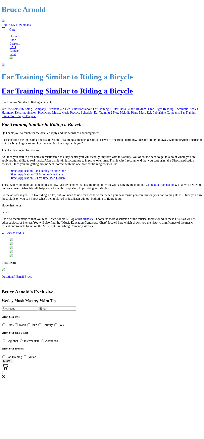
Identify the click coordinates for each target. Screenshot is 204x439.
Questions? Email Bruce (17, 276)
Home (13, 36)
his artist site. (86, 219)
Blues (10, 325)
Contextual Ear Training (161, 184)
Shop (13, 40)
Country (47, 325)
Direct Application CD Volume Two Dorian (37, 178)
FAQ (13, 47)
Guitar (32, 357)
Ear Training (14, 357)
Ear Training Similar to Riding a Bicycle (67, 91)
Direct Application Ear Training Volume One (38, 170)
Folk (61, 325)
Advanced (51, 341)
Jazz (34, 325)
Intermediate (31, 341)
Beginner (12, 341)
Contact (14, 50)
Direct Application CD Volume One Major (36, 174)
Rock (22, 325)
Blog (13, 54)
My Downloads (21, 24)
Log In (6, 24)
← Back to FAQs (13, 233)
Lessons (15, 43)
